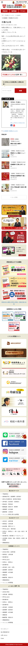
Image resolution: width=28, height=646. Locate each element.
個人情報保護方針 (5, 632)
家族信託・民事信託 (7, 504)
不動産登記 (5, 494)
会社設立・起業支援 (7, 521)
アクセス (22, 11)
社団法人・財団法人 (7, 562)
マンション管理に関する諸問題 (10, 514)
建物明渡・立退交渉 (7, 512)
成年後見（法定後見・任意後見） (11, 501)
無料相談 (14, 11)
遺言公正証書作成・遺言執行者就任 (11, 499)
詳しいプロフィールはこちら (18, 122)
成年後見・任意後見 (7, 607)
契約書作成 (5, 557)
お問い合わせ (4, 635)
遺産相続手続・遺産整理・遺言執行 (11, 496)
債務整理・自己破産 (7, 509)
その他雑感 (5, 131)
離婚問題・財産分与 (7, 577)
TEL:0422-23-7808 (21, 2)
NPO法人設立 (6, 559)
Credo (2, 638)
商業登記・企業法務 (7, 523)
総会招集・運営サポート (8, 526)
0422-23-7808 (14, 484)
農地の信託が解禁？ (16, 143)
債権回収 (4, 575)
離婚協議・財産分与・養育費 (10, 506)
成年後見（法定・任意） (8, 567)
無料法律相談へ (14, 486)
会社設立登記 (5, 592)
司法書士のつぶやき (13, 74)
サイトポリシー (4, 629)
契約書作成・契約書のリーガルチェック (12, 535)
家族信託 (5, 11)
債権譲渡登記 (5, 542)
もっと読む (15, 197)
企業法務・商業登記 (7, 594)
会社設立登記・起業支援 (8, 552)
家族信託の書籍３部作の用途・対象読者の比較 (14, 303)
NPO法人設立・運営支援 (8, 529)
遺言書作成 (5, 564)
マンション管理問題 (7, 582)
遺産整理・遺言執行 (7, 569)
